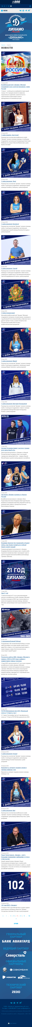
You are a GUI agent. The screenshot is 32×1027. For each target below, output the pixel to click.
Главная (3, 45)
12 (20, 916)
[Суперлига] (16, 2)
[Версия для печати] (8, 6)
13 (24, 916)
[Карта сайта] (4, 6)
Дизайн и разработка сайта (9, 1014)
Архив (16, 923)
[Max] (23, 11)
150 (29, 916)
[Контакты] (2, 6)
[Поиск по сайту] (6, 6)
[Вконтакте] (20, 10)
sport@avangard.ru (25, 1008)
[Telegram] (26, 10)
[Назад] (3, 916)
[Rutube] (29, 10)
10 (13, 916)
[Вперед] (16, 918)
